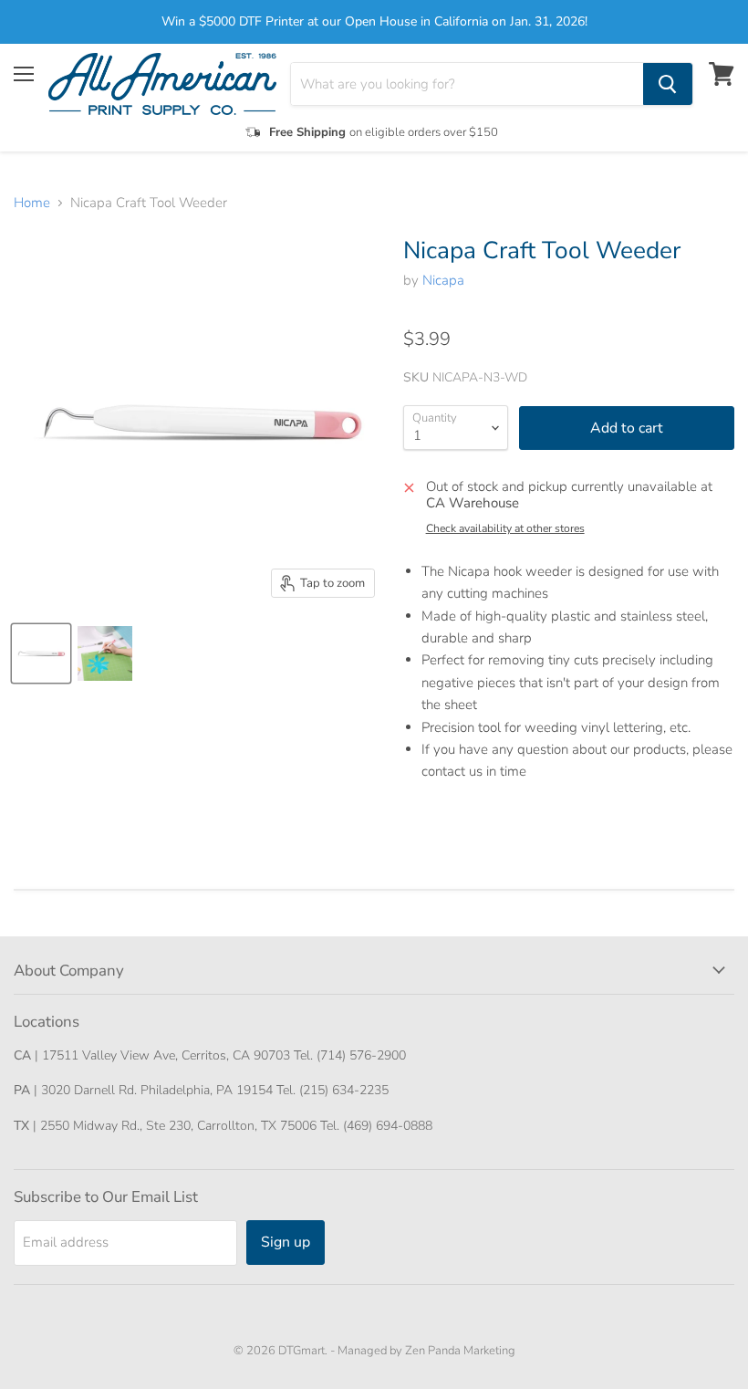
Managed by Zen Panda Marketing (426, 1350)
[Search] (667, 84)
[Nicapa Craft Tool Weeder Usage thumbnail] (105, 653)
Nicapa (443, 280)
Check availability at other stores (505, 528)
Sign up (285, 1242)
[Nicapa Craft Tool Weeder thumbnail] (41, 653)
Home (32, 203)
